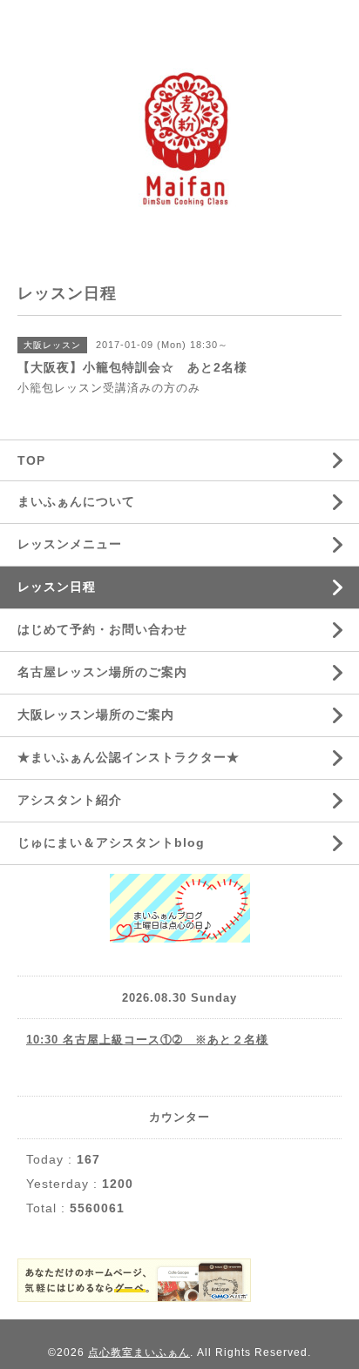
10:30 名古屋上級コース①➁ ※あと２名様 (147, 1039)
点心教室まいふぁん (139, 1352)
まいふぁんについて (76, 501)
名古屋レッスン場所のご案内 (102, 672)
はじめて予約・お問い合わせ (102, 629)
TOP (31, 460)
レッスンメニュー (69, 544)
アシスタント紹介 (69, 800)
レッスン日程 (56, 587)
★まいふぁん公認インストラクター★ (128, 757)
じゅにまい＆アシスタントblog (111, 842)
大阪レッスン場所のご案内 (95, 714)
